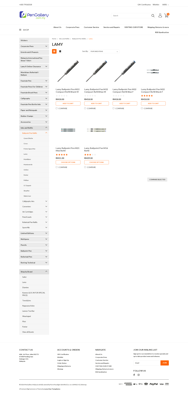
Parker (26, 175)
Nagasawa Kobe (28, 306)
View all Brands (28, 332)
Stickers (24, 40)
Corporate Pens (72, 27)
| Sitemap (83, 385)
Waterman (27, 196)
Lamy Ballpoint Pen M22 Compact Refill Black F (153, 90)
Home (54, 39)
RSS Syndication (162, 32)
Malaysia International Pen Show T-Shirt (31, 59)
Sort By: (85, 51)
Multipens (25, 239)
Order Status (62, 363)
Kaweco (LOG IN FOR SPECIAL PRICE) (33, 294)
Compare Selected (157, 179)
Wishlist (156, 4)
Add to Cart (68, 103)
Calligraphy (25, 98)
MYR (164, 4)
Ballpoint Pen (26, 251)
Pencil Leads (26, 217)
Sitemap (60, 369)
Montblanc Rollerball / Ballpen (30, 73)
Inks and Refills (27, 128)
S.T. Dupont (27, 185)
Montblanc (27, 159)
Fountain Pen (26, 81)
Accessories (26, 122)
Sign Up (66, 360)
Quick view (68, 71)
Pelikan (26, 180)
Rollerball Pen (26, 257)
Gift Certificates (144, 4)
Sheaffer (27, 191)
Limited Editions (27, 233)
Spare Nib (26, 227)
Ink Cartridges (27, 212)
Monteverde (28, 164)
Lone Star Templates (52, 389)
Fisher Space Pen (29, 149)
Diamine (25, 287)
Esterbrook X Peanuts (29, 52)
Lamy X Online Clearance (31, 66)
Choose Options (68, 162)
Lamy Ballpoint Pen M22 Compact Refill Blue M (96, 90)
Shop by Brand (26, 272)
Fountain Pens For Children (32, 87)
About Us (57, 27)
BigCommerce (32, 389)
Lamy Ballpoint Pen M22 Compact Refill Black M (67, 90)
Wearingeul (26, 316)
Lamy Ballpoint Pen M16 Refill (96, 149)
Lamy (25, 154)
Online (26, 170)
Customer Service (91, 27)
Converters (26, 207)
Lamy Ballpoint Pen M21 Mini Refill (67, 149)
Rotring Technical (28, 263)
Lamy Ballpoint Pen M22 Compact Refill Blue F (124, 90)
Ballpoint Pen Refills (29, 133)
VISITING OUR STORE (133, 27)
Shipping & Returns (64, 366)
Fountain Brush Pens (29, 93)
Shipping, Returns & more (158, 27)
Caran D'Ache (28, 138)
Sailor (24, 277)
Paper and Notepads (29, 110)
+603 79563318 (25, 4)
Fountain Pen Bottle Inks (31, 104)
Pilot (24, 321)
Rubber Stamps (27, 116)
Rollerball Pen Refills (29, 222)
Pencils (24, 245)
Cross (26, 144)
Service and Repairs (111, 27)
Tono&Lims (26, 300)
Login (59, 360)
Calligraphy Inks (28, 201)
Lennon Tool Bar (28, 311)
